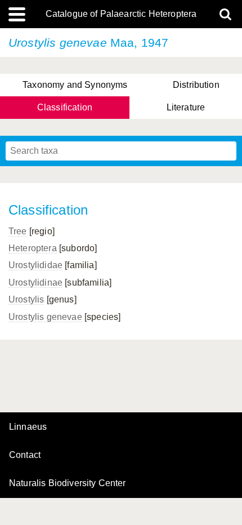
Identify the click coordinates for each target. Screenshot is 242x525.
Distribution (196, 85)
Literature (186, 107)
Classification (64, 107)
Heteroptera (32, 248)
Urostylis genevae (45, 317)
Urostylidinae (35, 282)
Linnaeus (28, 426)
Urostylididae (35, 265)
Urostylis (26, 299)
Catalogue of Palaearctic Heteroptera (121, 14)
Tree (17, 231)
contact (25, 455)
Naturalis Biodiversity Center (67, 483)
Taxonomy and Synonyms (75, 85)
